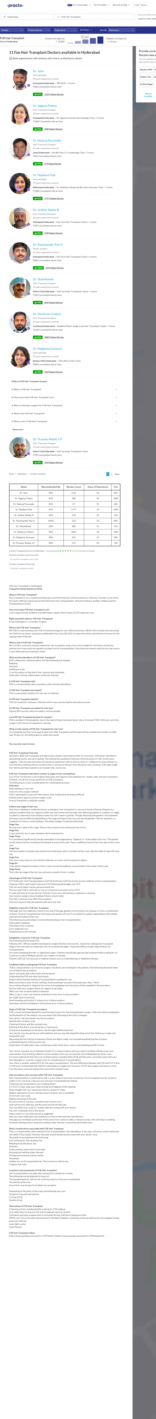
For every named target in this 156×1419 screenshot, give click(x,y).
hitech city (145, 76)
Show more (17, 429)
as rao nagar (146, 84)
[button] (12, 30)
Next (117, 474)
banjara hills (146, 69)
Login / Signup (141, 5)
